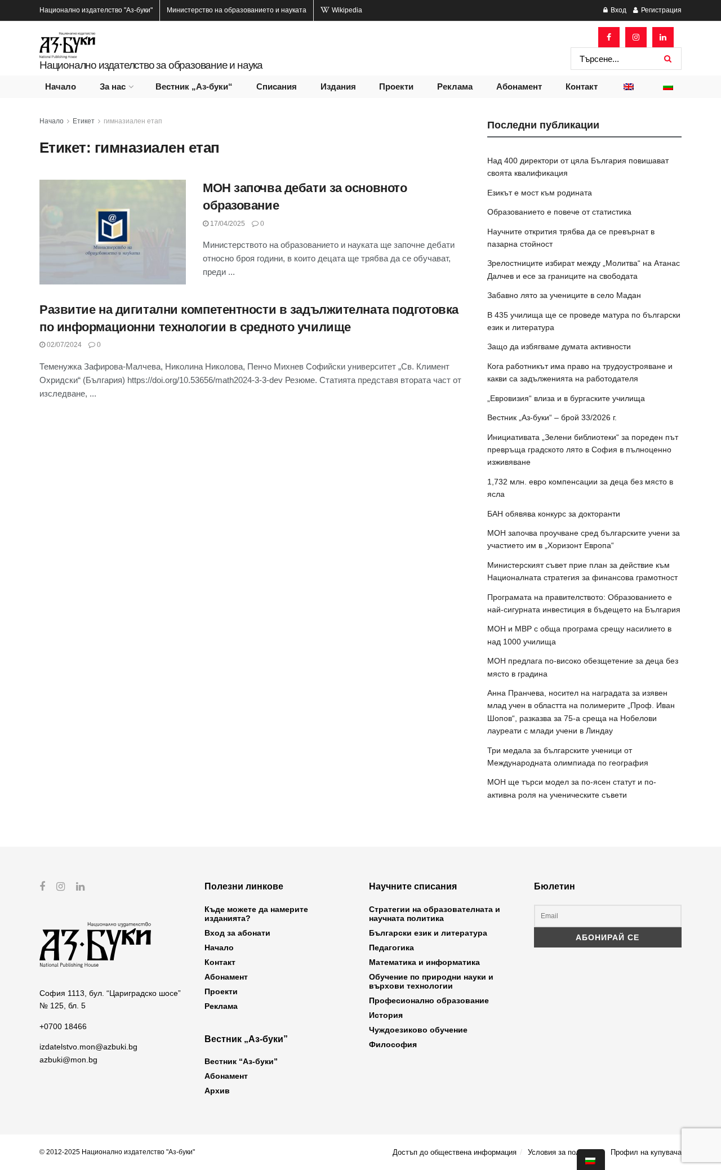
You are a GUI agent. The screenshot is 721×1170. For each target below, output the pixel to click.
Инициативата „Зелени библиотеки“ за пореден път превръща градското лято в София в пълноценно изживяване (582, 450)
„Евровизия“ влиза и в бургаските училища (566, 398)
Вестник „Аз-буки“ (194, 86)
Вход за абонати (237, 932)
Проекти (396, 86)
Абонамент (519, 86)
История (386, 1015)
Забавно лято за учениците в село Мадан (564, 295)
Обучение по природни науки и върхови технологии (431, 981)
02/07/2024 (63, 345)
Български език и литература (428, 932)
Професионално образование (429, 1000)
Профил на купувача (646, 1152)
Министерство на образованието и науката (236, 10)
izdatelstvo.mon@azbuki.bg (88, 1046)
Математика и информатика (424, 962)
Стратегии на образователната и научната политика (434, 914)
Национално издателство (96, 10)
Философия (393, 1044)
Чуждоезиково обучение (418, 1029)
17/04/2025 (226, 224)
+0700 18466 (63, 1026)
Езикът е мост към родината (539, 192)
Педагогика (391, 947)
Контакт (582, 86)
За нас (113, 86)
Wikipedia (346, 10)
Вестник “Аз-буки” (241, 1061)
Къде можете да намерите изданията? (256, 914)
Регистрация (660, 10)
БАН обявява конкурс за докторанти (553, 513)
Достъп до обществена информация (455, 1152)
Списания (276, 86)
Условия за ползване (563, 1152)
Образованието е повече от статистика (559, 211)
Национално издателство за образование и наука (150, 65)
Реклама (455, 86)
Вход (617, 10)
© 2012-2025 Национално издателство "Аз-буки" (117, 1152)
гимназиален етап (133, 121)
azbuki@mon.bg (68, 1059)
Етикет (84, 121)
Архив (217, 1090)
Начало (60, 86)
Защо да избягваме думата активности (559, 346)
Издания (338, 86)
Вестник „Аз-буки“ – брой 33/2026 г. (552, 417)
